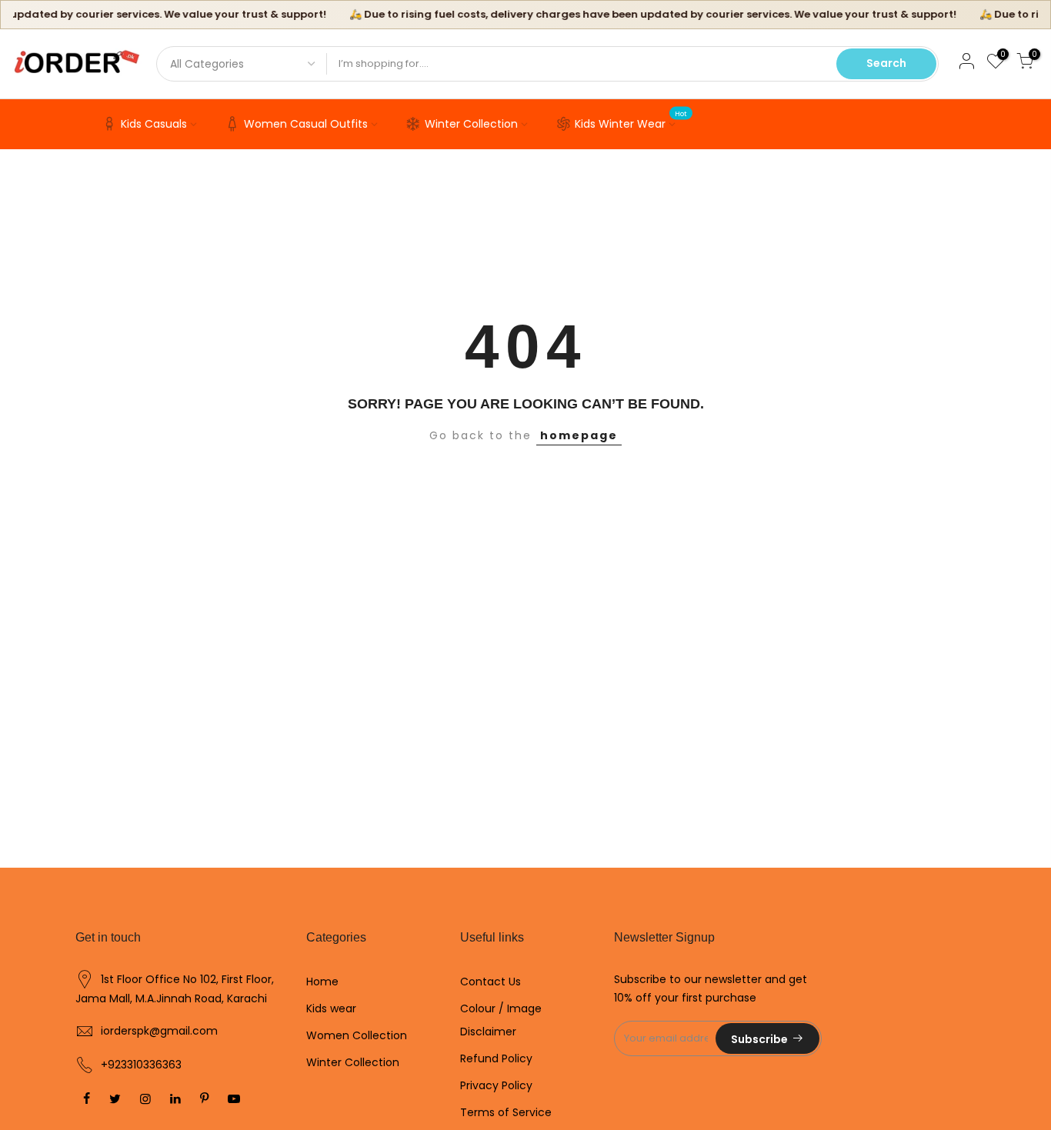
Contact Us (490, 981)
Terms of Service (506, 1112)
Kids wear (331, 1008)
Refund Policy (496, 1058)
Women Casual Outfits (306, 124)
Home (322, 981)
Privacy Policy (496, 1085)
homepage (579, 435)
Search (886, 63)
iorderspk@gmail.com (159, 1030)
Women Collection (356, 1035)
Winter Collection (471, 124)
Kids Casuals (154, 124)
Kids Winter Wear (631, 120)
